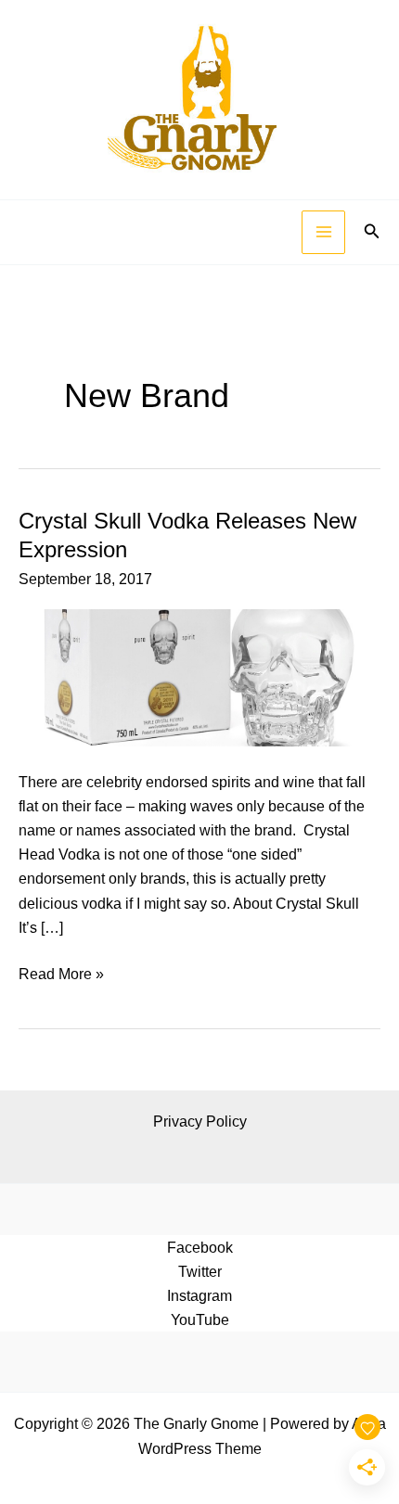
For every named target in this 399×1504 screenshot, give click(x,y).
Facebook (200, 1247)
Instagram (199, 1295)
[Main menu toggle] (323, 232)
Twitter (200, 1271)
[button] (372, 232)
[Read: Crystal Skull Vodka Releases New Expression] (199, 677)
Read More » (61, 975)
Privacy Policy (200, 1121)
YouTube (200, 1319)
